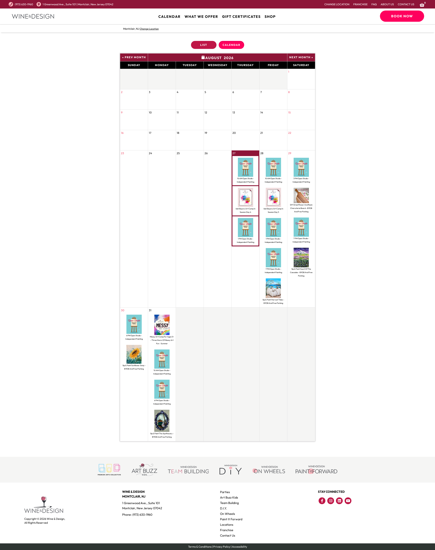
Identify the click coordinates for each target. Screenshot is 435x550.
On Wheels (227, 514)
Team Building (229, 503)
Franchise (360, 4)
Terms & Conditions (200, 546)
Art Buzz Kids (229, 497)
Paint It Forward (231, 519)
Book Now (402, 16)
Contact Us (406, 4)
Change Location (336, 4)
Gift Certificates (241, 16)
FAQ (374, 4)
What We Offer (201, 16)
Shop (270, 16)
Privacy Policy (221, 546)
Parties (225, 492)
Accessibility (239, 546)
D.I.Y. (223, 508)
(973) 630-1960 (24, 4)
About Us (387, 4)
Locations (226, 525)
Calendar (169, 16)
